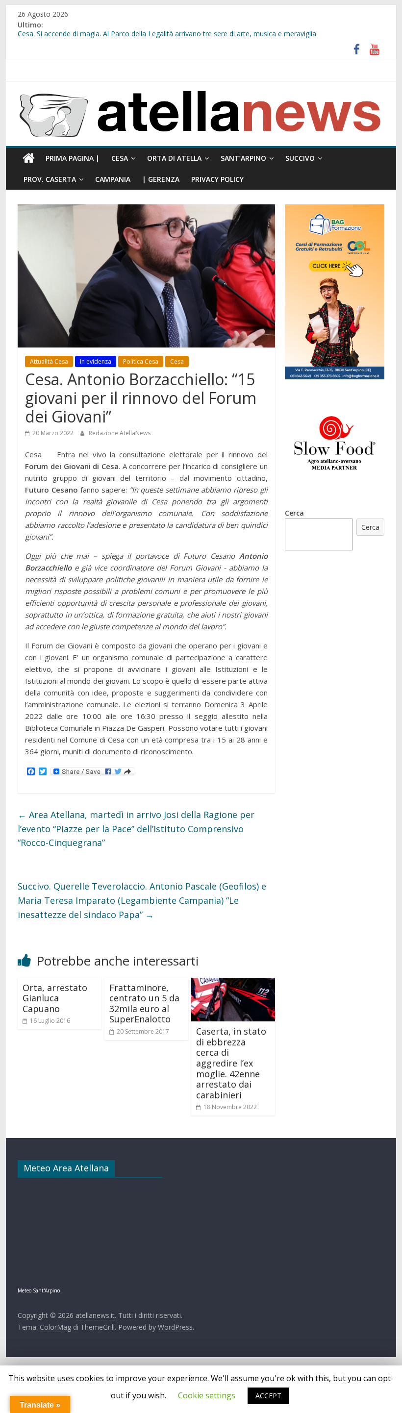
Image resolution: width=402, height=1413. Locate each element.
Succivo (300, 158)
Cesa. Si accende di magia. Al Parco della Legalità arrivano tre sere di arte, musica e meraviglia (167, 36)
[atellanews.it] (201, 86)
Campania (112, 179)
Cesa (119, 158)
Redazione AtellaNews (120, 433)
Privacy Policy (217, 179)
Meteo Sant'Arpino (39, 1290)
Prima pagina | (73, 158)
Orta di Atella (174, 158)
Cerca (294, 513)
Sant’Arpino (243, 158)
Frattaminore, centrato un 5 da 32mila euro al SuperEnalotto (144, 1003)
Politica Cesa (140, 361)
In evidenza (95, 361)
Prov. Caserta (50, 179)
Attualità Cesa (49, 361)
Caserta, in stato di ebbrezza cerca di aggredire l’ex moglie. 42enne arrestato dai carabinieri (231, 1063)
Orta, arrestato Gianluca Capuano (55, 998)
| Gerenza (160, 179)
